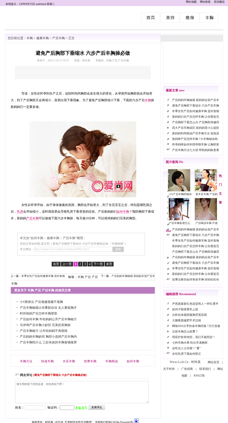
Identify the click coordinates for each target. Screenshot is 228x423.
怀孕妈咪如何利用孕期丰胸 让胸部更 (195, 144)
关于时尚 (169, 369)
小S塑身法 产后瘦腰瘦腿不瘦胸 (41, 302)
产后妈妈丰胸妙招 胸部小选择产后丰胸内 (48, 336)
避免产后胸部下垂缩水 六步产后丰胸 (195, 105)
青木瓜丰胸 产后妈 (206, 194)
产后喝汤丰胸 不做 (206, 223)
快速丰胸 (47, 361)
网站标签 (205, 1)
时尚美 (150, 18)
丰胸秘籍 (117, 243)
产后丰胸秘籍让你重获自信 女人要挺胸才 (48, 307)
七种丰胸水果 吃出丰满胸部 (190, 342)
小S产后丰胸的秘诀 (180, 194)
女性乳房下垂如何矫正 (186, 353)
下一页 (98, 264)
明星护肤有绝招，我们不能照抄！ (194, 337)
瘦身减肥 (190, 18)
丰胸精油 (111, 361)
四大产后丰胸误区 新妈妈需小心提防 (195, 127)
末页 (109, 264)
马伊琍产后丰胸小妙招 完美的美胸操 (45, 325)
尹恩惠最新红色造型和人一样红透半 (195, 303)
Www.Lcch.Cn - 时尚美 (185, 362)
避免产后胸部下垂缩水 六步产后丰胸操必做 (80, 243)
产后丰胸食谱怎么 (179, 223)
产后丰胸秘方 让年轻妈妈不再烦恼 (43, 330)
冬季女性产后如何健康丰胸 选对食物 (43, 276)
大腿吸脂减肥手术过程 (186, 320)
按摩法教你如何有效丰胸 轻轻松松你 (195, 279)
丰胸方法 (26, 361)
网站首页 (213, 362)
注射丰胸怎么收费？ (185, 331)
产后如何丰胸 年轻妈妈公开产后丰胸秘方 (48, 319)
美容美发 (170, 18)
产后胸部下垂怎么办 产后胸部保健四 (195, 122)
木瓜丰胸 (69, 361)
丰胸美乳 (209, 18)
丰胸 (29, 38)
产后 (88, 277)
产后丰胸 (58, 38)
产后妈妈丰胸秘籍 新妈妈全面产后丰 (133, 276)
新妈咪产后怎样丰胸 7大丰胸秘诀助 (195, 139)
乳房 (20, 211)
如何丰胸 (123, 211)
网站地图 (191, 1)
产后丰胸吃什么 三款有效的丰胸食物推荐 (48, 342)
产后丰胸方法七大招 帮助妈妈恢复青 (195, 150)
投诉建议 (219, 1)
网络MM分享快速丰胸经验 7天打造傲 (196, 326)
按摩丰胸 (90, 361)
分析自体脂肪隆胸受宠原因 (189, 314)
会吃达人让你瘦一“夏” (186, 348)
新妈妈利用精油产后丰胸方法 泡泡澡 (195, 133)
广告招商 (187, 369)
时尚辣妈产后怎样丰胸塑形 (38, 313)
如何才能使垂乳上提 (185, 309)
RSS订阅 (199, 375)
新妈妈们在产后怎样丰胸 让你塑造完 (195, 116)
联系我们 (205, 369)
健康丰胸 (42, 38)
